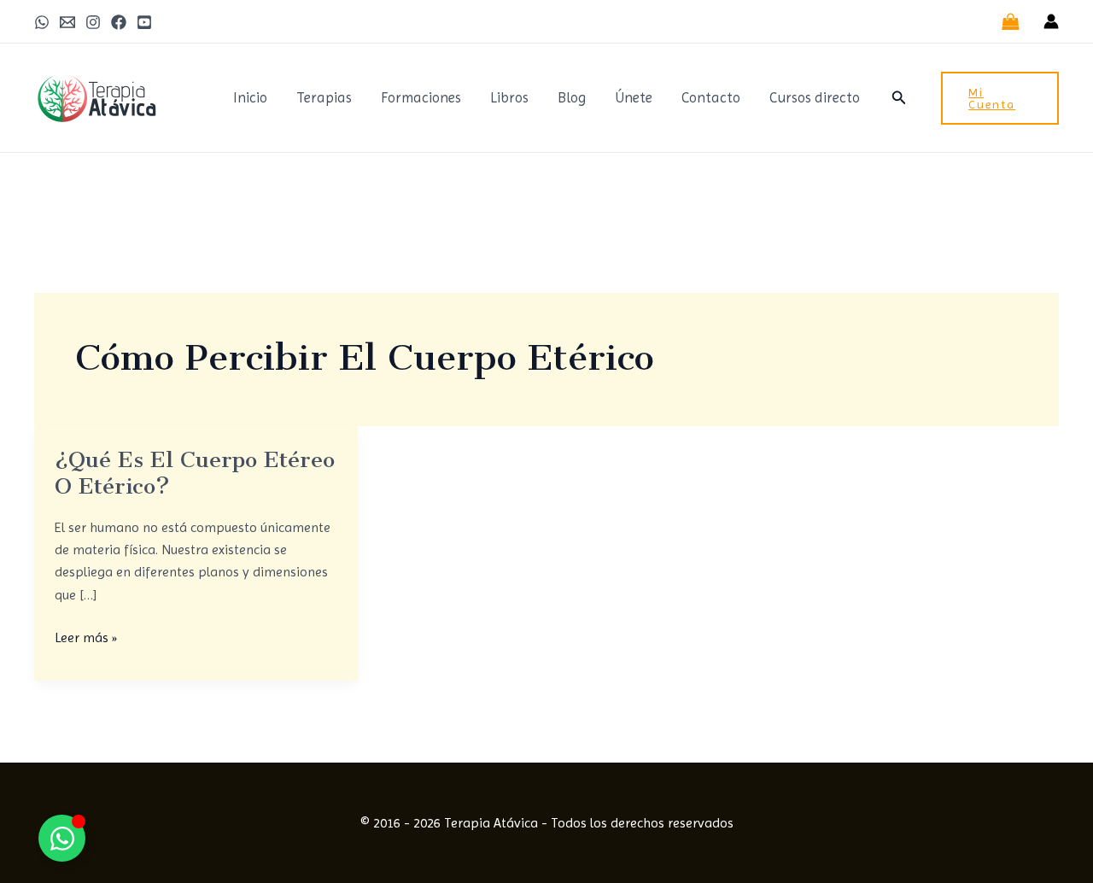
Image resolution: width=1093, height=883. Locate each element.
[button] (899, 97)
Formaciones (421, 97)
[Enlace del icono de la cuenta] (1051, 21)
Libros (509, 97)
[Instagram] (93, 22)
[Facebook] (118, 22)
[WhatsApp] (42, 22)
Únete (633, 97)
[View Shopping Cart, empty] (1010, 21)
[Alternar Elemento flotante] (61, 838)
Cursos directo (814, 97)
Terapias (324, 97)
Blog (572, 97)
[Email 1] (67, 22)
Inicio (250, 97)
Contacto (710, 97)
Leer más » (86, 636)
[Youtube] (144, 22)
